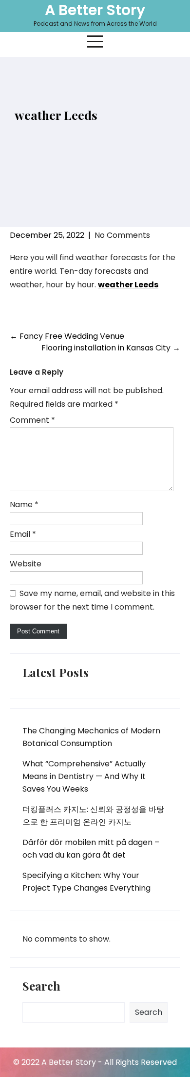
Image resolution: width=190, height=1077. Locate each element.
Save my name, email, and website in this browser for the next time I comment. (92, 600)
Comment (32, 420)
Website (25, 563)
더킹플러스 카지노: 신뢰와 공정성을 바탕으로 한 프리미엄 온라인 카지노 (93, 816)
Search (41, 987)
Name (24, 504)
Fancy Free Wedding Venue (67, 336)
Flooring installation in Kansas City (110, 347)
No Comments (122, 235)
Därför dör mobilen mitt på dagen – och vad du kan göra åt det (90, 849)
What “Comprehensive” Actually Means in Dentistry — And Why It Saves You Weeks (84, 776)
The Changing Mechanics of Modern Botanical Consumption (91, 737)
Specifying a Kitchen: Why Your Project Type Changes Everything (86, 882)
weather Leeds (128, 284)
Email (23, 534)
